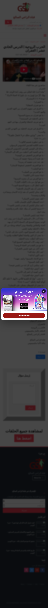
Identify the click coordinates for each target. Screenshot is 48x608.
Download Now (24, 315)
